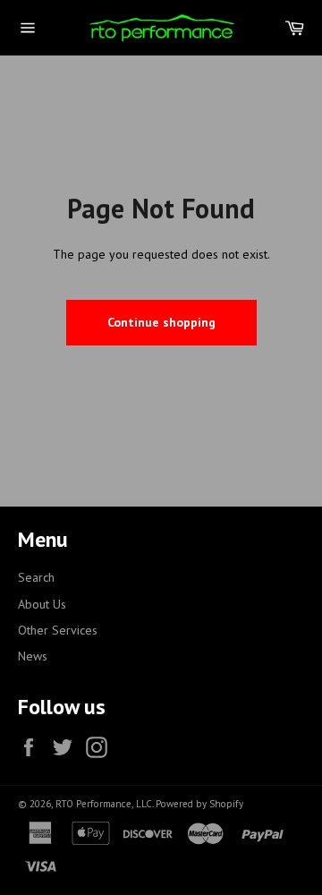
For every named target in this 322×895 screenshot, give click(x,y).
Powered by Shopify (199, 803)
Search (36, 577)
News (32, 656)
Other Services (57, 630)
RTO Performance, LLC (103, 803)
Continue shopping (161, 322)
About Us (42, 604)
